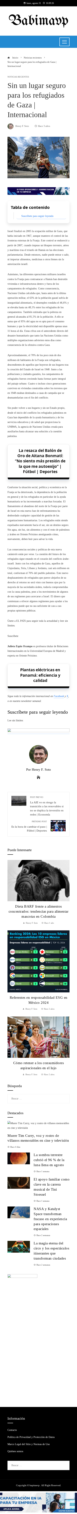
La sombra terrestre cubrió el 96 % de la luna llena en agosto (49, 1160)
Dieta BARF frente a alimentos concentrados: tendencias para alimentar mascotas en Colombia (39, 911)
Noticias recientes (18, 77)
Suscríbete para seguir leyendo (37, 216)
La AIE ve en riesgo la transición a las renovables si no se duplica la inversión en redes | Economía (47, 806)
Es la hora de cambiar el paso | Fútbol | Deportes (29, 826)
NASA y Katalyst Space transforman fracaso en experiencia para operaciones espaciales (50, 1219)
